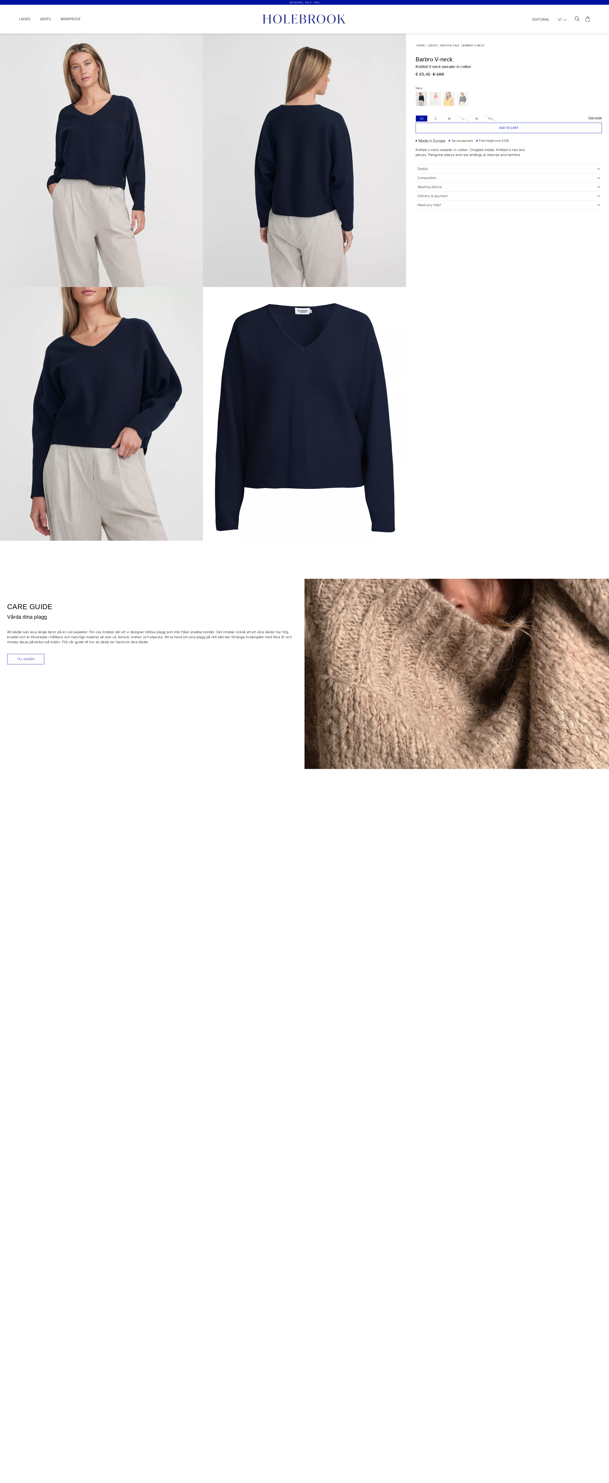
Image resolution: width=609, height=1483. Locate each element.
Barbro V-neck (473, 45)
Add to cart (508, 128)
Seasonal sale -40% (305, 2)
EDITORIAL (541, 19)
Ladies (24, 19)
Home (421, 45)
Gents (45, 19)
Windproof (70, 19)
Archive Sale (450, 45)
